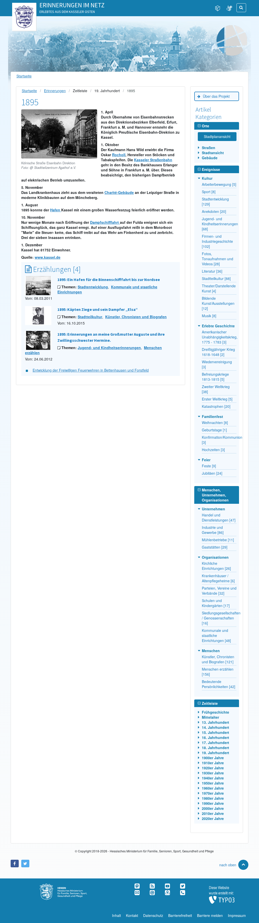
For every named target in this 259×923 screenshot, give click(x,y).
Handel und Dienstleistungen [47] (218, 517)
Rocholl (118, 154)
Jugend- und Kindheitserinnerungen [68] (220, 223)
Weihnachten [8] (215, 422)
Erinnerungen (55, 90)
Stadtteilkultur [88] (216, 278)
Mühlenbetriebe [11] (218, 539)
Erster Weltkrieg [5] (217, 399)
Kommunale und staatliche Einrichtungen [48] (216, 635)
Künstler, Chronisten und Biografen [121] (218, 659)
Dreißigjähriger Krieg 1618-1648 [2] (218, 352)
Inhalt (116, 915)
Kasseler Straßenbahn (153, 159)
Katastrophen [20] (216, 406)
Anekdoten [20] (214, 211)
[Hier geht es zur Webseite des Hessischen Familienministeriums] (69, 886)
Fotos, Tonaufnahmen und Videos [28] (217, 258)
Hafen (55, 209)
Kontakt (132, 915)
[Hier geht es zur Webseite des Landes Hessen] (24, 7)
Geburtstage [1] (214, 429)
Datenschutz (153, 915)
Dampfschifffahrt (105, 222)
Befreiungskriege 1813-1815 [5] (215, 377)
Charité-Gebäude (119, 192)
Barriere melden (210, 915)
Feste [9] (209, 465)
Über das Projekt (216, 96)
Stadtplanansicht (217, 136)
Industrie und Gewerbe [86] (213, 530)
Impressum (237, 915)
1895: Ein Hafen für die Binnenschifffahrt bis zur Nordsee (108, 279)
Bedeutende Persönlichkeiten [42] (218, 684)
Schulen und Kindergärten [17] (216, 603)
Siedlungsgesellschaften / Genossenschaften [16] (221, 618)
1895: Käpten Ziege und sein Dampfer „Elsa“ (97, 309)
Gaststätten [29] (214, 547)
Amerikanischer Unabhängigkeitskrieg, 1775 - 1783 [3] (220, 337)
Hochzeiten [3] (213, 449)
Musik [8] (209, 315)
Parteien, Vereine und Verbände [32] (219, 591)
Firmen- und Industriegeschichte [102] (217, 241)
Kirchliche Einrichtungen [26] (216, 566)
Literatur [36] (212, 271)
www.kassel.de (47, 257)
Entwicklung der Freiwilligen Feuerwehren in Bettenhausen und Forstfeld (91, 370)
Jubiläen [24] (212, 473)
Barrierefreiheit (180, 915)
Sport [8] (208, 191)
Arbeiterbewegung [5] (219, 184)
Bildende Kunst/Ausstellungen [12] (218, 303)
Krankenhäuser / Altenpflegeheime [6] (218, 578)
